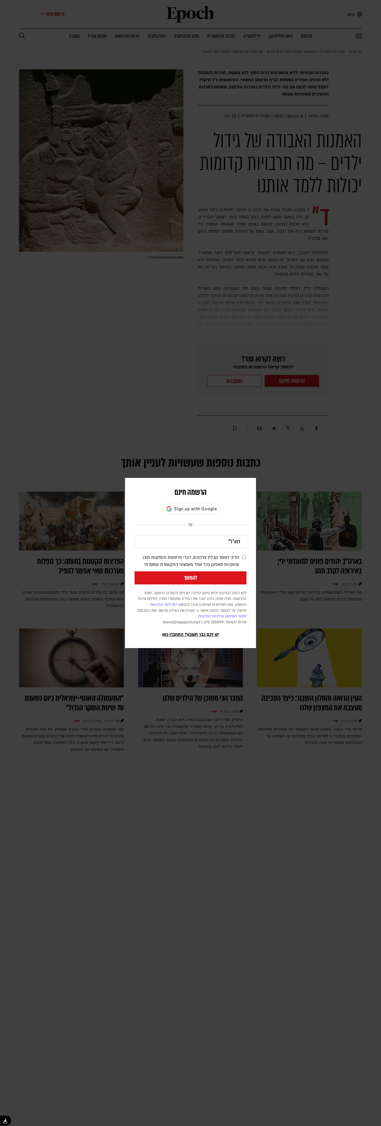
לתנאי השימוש (235, 616)
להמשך (190, 578)
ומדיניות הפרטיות (211, 616)
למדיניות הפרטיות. (163, 604)
